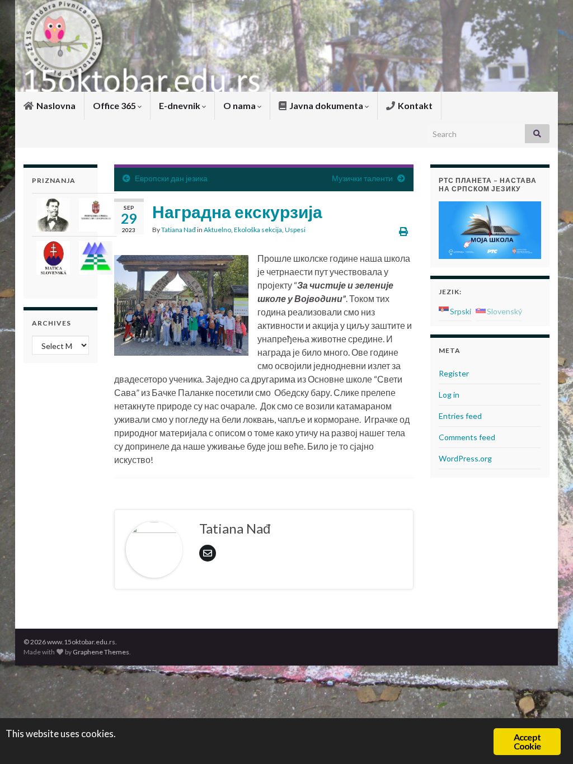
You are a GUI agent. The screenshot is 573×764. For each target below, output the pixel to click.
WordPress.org (465, 458)
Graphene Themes (101, 652)
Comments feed (467, 437)
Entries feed (460, 416)
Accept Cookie (527, 741)
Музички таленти (362, 178)
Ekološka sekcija (258, 229)
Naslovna (55, 105)
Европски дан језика (171, 178)
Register (454, 373)
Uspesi (295, 229)
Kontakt (414, 105)
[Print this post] (403, 231)
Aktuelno (217, 229)
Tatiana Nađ (178, 229)
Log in (449, 394)
